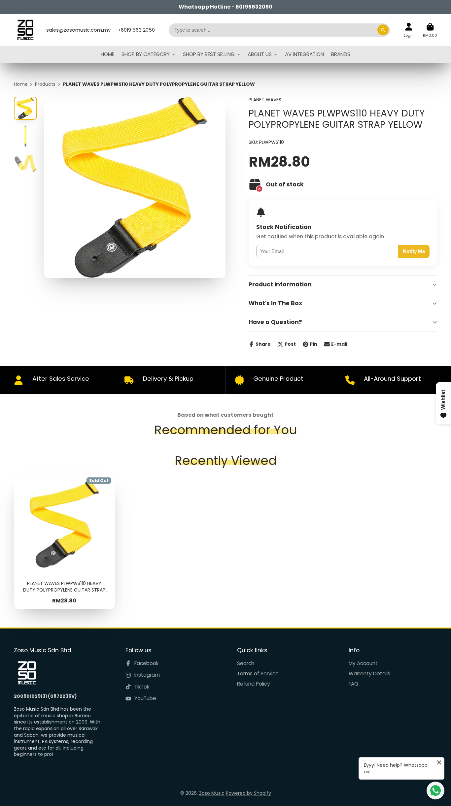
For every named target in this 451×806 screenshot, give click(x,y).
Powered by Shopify (248, 793)
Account (409, 30)
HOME (107, 54)
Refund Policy (253, 683)
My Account (363, 663)
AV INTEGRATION (304, 54)
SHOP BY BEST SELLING (209, 54)
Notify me (414, 251)
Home (21, 84)
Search (245, 663)
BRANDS (340, 54)
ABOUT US (260, 54)
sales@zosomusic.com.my (78, 30)
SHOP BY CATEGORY (145, 54)
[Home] (25, 30)
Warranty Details (369, 673)
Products (45, 84)
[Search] (383, 30)
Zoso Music (212, 793)
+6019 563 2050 (136, 30)
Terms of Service (258, 673)
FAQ (353, 683)
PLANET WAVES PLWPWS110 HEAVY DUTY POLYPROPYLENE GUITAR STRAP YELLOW (64, 541)
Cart (430, 30)
